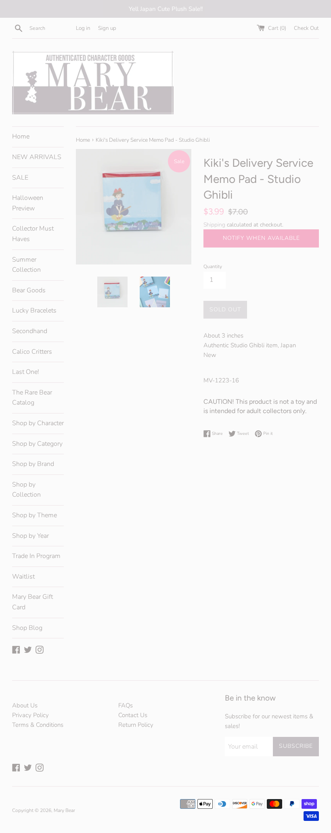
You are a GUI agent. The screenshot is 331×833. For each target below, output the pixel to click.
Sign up (107, 28)
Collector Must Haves (33, 233)
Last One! (25, 371)
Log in (83, 28)
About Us (25, 705)
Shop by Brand (33, 464)
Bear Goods (29, 290)
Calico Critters (32, 351)
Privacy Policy (30, 715)
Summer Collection (26, 265)
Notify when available (261, 238)
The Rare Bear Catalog (32, 397)
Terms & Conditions (37, 725)
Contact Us (132, 715)
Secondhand (29, 331)
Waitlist (23, 576)
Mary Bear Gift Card (32, 602)
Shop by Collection (26, 489)
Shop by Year (30, 535)
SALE (20, 177)
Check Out (306, 28)
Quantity (212, 266)
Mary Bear (64, 810)
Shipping (214, 225)
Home (20, 136)
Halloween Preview (27, 203)
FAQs (125, 705)
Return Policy (135, 725)
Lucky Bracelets (34, 310)
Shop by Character (38, 423)
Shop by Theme (34, 515)
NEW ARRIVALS (36, 157)
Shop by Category (37, 443)
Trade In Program (36, 556)
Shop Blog (27, 627)
